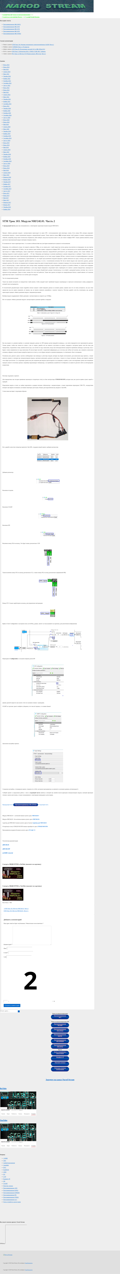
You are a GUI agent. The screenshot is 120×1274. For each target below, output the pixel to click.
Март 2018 (6, 175)
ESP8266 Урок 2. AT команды (21, 47)
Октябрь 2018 (7, 159)
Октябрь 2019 (7, 136)
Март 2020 (6, 129)
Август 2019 (6, 140)
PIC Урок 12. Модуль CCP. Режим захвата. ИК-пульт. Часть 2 (29, 53)
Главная (4, 14)
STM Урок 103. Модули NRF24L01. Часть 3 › (16, 911)
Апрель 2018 (6, 172)
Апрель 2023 (6, 71)
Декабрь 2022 (7, 76)
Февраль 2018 (7, 177)
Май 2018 (6, 170)
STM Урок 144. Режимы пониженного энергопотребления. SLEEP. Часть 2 (33, 44)
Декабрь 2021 (7, 99)
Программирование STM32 (11, 1197)
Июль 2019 (6, 143)
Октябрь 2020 (7, 113)
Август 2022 (6, 85)
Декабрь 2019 (7, 131)
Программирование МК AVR (11, 26)
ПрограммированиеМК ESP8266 (60, 1040)
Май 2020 (6, 124)
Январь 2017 (6, 205)
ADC (4, 1160)
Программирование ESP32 (10, 1190)
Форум (32, 17)
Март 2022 (6, 97)
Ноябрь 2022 (6, 78)
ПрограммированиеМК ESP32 (60, 1046)
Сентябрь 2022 (7, 83)
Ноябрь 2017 (6, 184)
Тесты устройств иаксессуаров (60, 1052)
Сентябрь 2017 (7, 188)
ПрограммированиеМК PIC (60, 1035)
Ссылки (27, 17)
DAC (4, 1167)
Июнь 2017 (6, 195)
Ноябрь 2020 (6, 110)
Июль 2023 (6, 65)
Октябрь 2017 (7, 186)
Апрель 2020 (6, 126)
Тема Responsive (29, 1263)
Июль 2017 (6, 193)
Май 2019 (6, 147)
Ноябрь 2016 (6, 209)
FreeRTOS (6, 1170)
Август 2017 (6, 191)
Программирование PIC (10, 1195)
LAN (4, 1176)
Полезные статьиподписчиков (60, 1068)
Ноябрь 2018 (6, 156)
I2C (4, 1174)
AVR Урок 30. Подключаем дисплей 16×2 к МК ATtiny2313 (28, 49)
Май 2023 (6, 69)
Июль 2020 (6, 120)
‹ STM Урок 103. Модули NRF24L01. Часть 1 (16, 908)
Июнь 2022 (6, 90)
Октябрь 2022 (7, 81)
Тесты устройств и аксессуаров (12, 1202)
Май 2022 (6, 92)
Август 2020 (6, 117)
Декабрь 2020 (7, 108)
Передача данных (60, 1062)
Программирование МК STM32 (12, 33)
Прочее (20, 17)
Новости (9, 14)
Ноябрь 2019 (6, 133)
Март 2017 (6, 200)
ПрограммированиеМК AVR (60, 1024)
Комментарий (8, 944)
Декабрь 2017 (7, 182)
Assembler (6, 1165)
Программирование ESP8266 (11, 1192)
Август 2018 (6, 163)
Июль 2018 (6, 166)
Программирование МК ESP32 (12, 24)
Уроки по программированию (21, 14)
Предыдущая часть (7, 804)
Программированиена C (60, 1016)
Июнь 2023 (6, 67)
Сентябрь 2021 (7, 104)
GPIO (4, 1172)
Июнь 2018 (6, 168)
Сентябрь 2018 (7, 161)
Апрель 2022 (6, 94)
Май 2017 (6, 198)
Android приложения (9, 1163)
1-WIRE (5, 1158)
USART (5, 1183)
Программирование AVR (10, 1188)
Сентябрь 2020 (7, 115)
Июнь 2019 (6, 145)
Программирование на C (10, 1199)
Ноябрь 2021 (6, 101)
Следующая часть (43, 804)
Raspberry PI (60, 1057)
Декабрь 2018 (7, 154)
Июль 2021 (6, 106)
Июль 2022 (6, 87)
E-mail (5, 952)
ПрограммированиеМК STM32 (60, 1030)
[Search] (19, 1011)
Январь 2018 (6, 179)
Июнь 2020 (6, 122)
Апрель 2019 (6, 149)
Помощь (37, 17)
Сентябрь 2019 (7, 138)
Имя (5, 948)
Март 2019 (6, 152)
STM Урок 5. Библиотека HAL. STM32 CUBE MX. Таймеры (29, 51)
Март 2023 (6, 74)
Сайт (5, 957)
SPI (4, 1181)
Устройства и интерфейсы (10, 17)
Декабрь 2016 (7, 207)
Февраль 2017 (7, 202)
